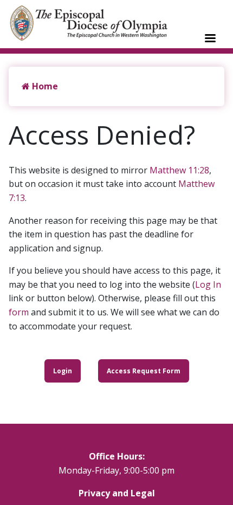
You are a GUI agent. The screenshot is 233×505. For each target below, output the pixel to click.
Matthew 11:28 (179, 170)
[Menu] (210, 39)
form (19, 312)
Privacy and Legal (117, 493)
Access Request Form (143, 370)
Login (62, 370)
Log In (208, 284)
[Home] (94, 23)
